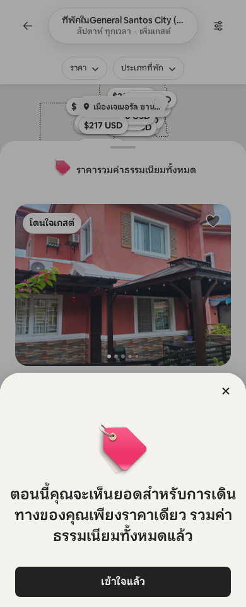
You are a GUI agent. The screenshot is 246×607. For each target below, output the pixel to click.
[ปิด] (226, 391)
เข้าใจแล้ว (123, 581)
